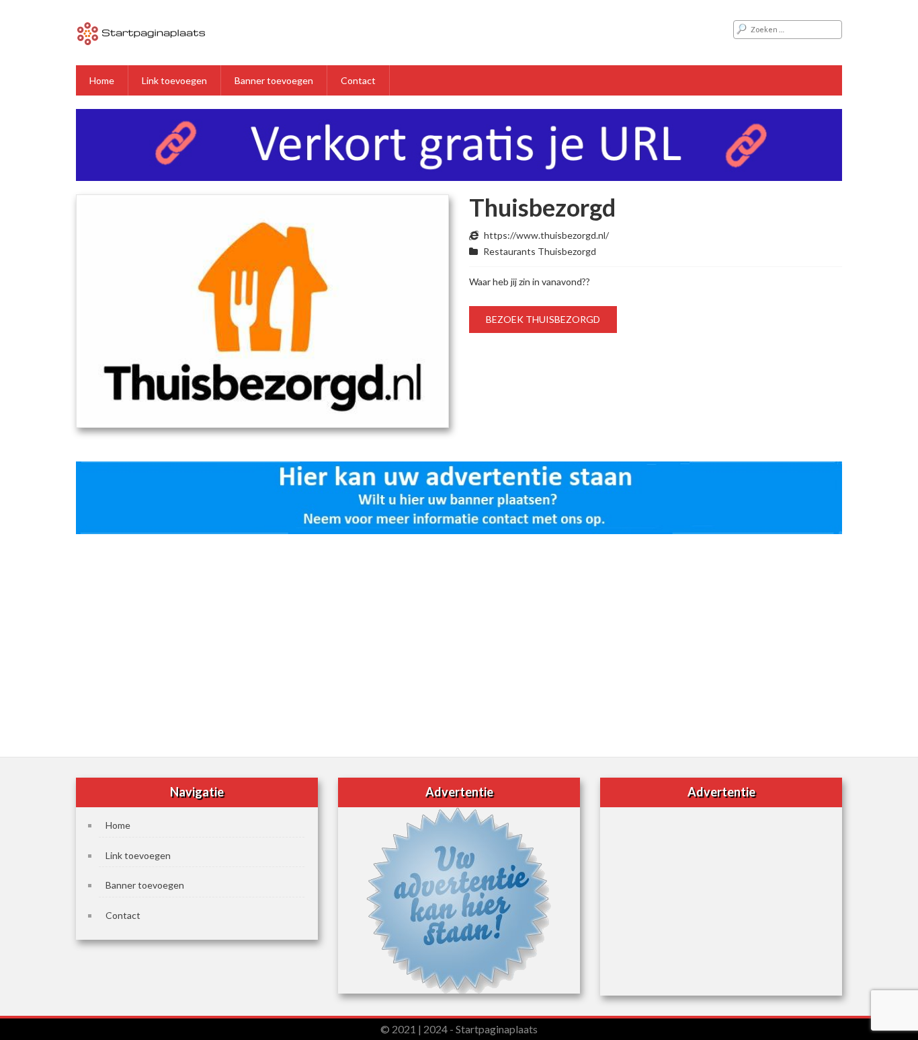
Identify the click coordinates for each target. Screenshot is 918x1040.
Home (101, 80)
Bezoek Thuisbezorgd (543, 319)
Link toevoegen (174, 80)
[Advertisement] (459, 641)
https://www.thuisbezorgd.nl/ (546, 235)
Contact (358, 80)
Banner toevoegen (274, 80)
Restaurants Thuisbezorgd (539, 251)
